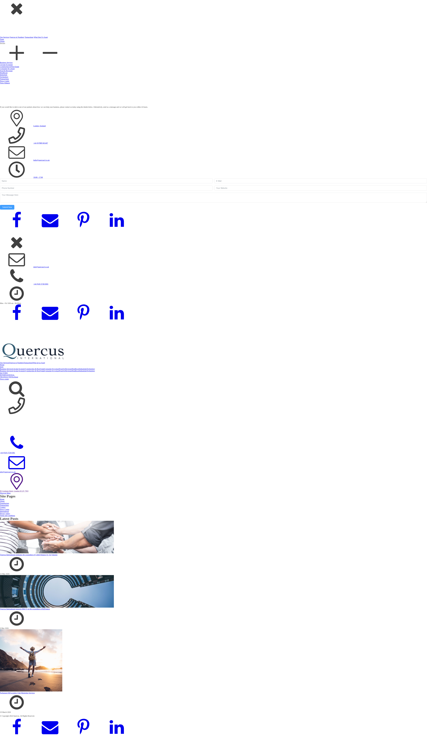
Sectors (6, 503)
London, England (39, 126)
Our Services (4, 37)
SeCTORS (4, 373)
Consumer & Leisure (7, 69)
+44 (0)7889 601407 (40, 143)
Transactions (29, 37)
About (2, 41)
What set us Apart (38, 363)
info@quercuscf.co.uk (41, 267)
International (4, 511)
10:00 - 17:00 (38, 177)
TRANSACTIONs (7, 377)
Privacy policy (5, 514)
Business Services (6, 63)
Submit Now (7, 207)
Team (2, 39)
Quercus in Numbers (17, 37)
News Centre (4, 81)
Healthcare (4, 73)
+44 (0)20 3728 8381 (40, 284)
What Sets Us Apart (41, 37)
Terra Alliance (5, 83)
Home (2, 365)
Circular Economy (6, 65)
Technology (4, 77)
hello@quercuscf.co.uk (41, 160)
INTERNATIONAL (7, 375)
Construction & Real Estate (9, 67)
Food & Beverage (6, 71)
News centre (4, 379)
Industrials (3, 75)
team (1, 367)
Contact (2, 507)
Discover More (5, 493)
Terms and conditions (7, 516)
